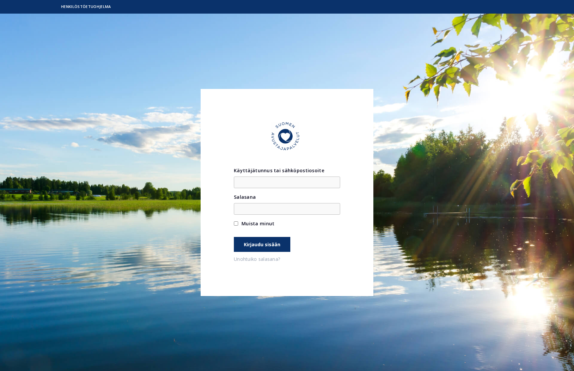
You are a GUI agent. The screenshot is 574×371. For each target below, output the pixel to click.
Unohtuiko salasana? (257, 259)
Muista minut (257, 223)
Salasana (245, 197)
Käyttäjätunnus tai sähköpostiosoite (279, 170)
